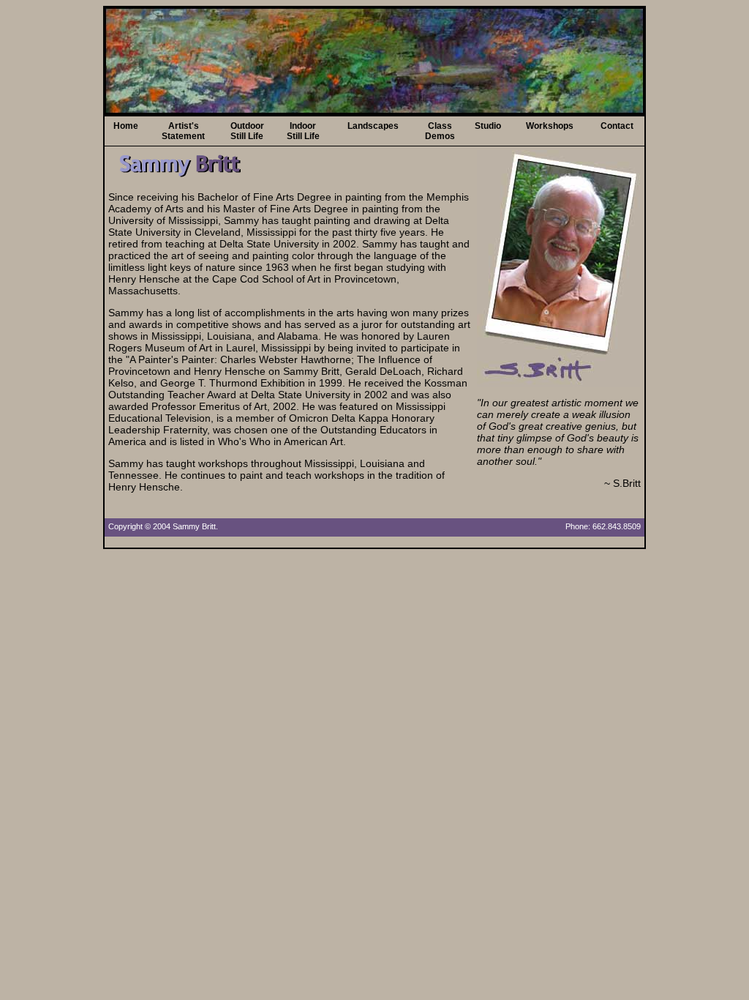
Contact (617, 126)
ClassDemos (440, 131)
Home (125, 126)
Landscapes (373, 126)
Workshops (549, 126)
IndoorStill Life (303, 131)
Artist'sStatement (183, 131)
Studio (488, 126)
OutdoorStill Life (247, 131)
